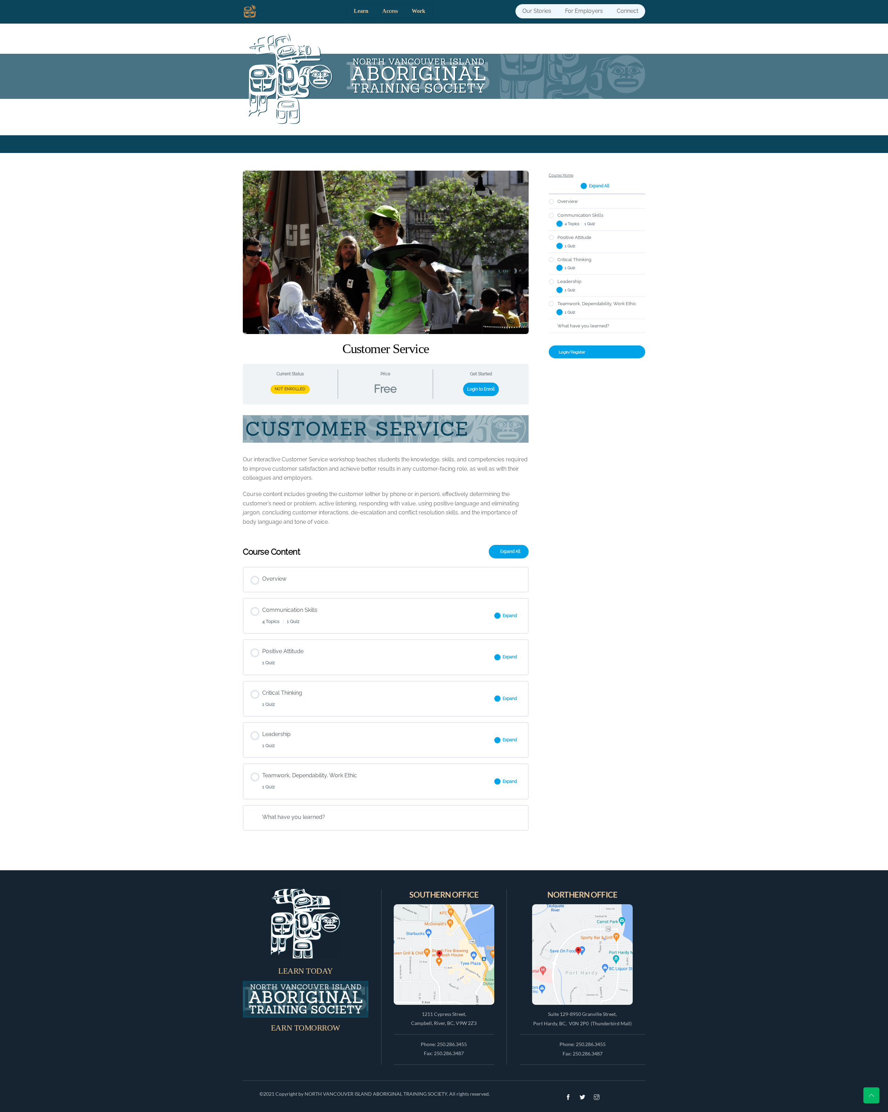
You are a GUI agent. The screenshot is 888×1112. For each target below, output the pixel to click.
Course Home (561, 175)
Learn (361, 11)
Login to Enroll (481, 389)
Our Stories (536, 11)
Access (390, 11)
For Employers (584, 11)
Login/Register (572, 352)
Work (418, 11)
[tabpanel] (386, 472)
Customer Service (385, 348)
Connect (627, 11)
